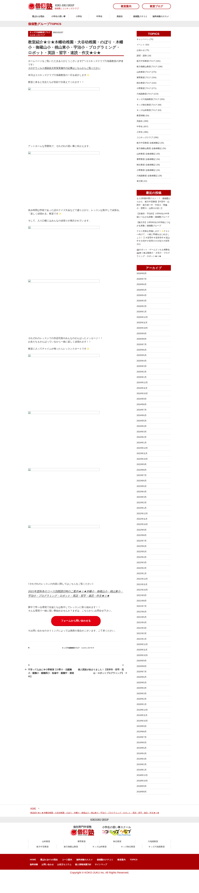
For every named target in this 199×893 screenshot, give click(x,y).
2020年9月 (142, 660)
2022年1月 (142, 573)
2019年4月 (142, 753)
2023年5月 (142, 486)
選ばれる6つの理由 (49, 859)
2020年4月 (142, 688)
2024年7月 (142, 410)
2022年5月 (142, 551)
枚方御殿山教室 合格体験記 (149, 148)
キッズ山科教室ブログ (147, 110)
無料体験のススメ (161, 16)
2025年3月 (142, 366)
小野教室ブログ (144, 88)
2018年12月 (142, 775)
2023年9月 (142, 464)
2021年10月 (142, 590)
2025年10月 (142, 328)
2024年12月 (142, 382)
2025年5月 (142, 355)
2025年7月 (142, 344)
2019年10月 (142, 721)
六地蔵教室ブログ (145, 94)
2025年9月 (142, 333)
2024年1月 (142, 442)
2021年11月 (142, 584)
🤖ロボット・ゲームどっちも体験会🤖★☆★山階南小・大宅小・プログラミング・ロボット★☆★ (153, 252)
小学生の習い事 (58, 16)
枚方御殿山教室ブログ (147, 66)
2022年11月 (142, 519)
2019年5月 (142, 748)
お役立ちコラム (64, 864)
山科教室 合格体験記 (146, 154)
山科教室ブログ (144, 72)
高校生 (120, 16)
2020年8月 (142, 666)
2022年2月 (142, 568)
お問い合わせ (48, 864)
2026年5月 (142, 290)
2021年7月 (142, 606)
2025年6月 (142, 350)
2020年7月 (142, 671)
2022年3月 (142, 562)
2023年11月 (142, 453)
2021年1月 (142, 639)
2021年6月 (142, 611)
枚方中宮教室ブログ (146, 61)
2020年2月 (142, 699)
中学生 (99, 16)
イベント (141, 44)
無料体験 (34, 864)
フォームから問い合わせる (76, 620)
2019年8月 (142, 731)
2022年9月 (142, 530)
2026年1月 (142, 311)
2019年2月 (142, 764)
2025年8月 (142, 339)
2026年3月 (142, 300)
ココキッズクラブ (70, 8)
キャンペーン (143, 39)
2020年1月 (142, 704)
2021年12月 (142, 579)
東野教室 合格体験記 (146, 159)
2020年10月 (142, 655)
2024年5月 (142, 421)
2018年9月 (142, 786)
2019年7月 (142, 737)
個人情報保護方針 (83, 864)
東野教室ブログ (144, 77)
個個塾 (58, 8)
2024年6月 (142, 415)
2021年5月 (142, 617)
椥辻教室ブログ (144, 83)
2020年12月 (142, 644)
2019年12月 (142, 710)
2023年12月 (142, 448)
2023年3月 (142, 497)
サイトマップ (101, 864)
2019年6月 (142, 742)
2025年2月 (142, 372)
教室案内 (121, 859)
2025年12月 (142, 317)
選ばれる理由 (38, 16)
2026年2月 (142, 306)
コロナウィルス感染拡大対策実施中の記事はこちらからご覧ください (64, 68)
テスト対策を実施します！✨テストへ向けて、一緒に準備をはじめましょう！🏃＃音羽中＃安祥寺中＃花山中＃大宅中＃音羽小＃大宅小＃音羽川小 (153, 237)
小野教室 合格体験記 (146, 170)
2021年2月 (142, 633)
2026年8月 (142, 273)
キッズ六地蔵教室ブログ (40, 32)
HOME (33, 859)
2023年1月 (142, 508)
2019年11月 (142, 715)
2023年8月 (142, 470)
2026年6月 (142, 284)
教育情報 (141, 115)
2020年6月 (142, 677)
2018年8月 (142, 791)
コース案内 (67, 859)
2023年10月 (142, 459)
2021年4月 (142, 622)
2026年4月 (142, 295)
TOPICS (133, 859)
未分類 (140, 181)
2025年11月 (142, 322)
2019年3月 (142, 759)
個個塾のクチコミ (105, 859)
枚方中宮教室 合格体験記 (148, 143)
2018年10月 (142, 781)
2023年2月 (142, 502)
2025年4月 (142, 361)
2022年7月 (142, 541)
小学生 (79, 16)
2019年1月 (142, 770)
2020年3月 (142, 693)
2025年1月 (142, 377)
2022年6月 (142, 546)
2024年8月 (142, 404)
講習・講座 (142, 55)
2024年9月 (142, 399)
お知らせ (141, 50)
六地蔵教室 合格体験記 (147, 175)
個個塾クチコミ (140, 16)
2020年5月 (142, 682)
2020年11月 (142, 650)
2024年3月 (142, 431)
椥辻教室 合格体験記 (146, 165)
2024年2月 (142, 437)
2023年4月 (142, 491)
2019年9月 (142, 726)
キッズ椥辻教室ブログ (147, 105)
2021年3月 (142, 628)
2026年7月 (142, 279)
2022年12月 (142, 513)
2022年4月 (142, 557)
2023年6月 (142, 480)
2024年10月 (142, 393)
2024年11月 (142, 388)
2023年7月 (142, 475)
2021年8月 (142, 601)
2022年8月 (142, 535)
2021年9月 (142, 595)
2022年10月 (142, 524)
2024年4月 (142, 426)
